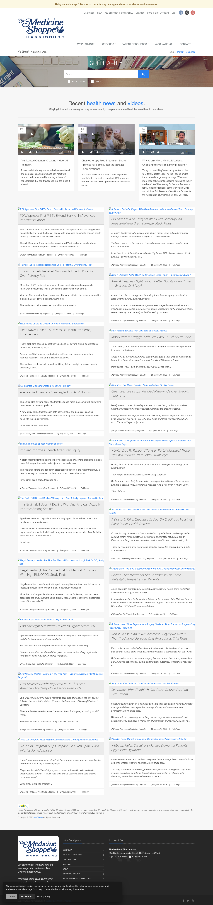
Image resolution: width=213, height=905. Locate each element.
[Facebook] (183, 900)
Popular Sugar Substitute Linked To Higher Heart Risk (57, 626)
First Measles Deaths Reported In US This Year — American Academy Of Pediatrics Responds (54, 686)
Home (171, 51)
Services (108, 44)
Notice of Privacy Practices (76, 878)
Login (174, 13)
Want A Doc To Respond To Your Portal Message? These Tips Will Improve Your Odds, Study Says (150, 452)
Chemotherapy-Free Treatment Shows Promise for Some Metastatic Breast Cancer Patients (104, 165)
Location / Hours (144, 13)
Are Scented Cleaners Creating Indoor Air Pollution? (56, 392)
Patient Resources (134, 44)
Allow (12, 896)
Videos (99, 81)
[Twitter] (188, 900)
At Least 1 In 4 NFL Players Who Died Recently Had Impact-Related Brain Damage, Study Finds (146, 221)
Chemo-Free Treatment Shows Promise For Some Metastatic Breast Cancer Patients (146, 577)
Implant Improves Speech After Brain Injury (50, 450)
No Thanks (27, 896)
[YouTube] (193, 900)
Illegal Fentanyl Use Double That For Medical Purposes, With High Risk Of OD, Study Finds (58, 572)
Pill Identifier (111, 13)
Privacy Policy (43, 896)
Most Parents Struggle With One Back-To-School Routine (151, 337)
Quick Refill (127, 13)
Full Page (83, 254)
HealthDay (38, 817)
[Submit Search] (143, 74)
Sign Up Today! (162, 13)
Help (99, 13)
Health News (78, 81)
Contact (185, 44)
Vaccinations (163, 44)
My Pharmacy (85, 44)
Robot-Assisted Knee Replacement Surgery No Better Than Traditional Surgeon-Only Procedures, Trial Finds (149, 636)
